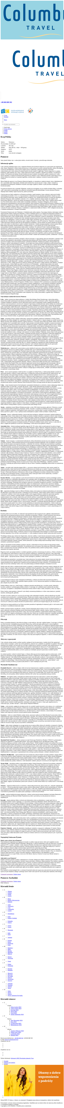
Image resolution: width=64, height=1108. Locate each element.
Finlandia (10, 921)
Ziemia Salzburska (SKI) (17, 1014)
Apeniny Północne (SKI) (17, 1031)
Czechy (10, 910)
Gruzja (9, 927)
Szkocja (10, 977)
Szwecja (10, 980)
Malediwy (10, 948)
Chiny (9, 904)
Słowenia (10, 974)
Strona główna (8, 129)
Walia (9, 991)
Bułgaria (10, 901)
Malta (9, 949)
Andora (10, 893)
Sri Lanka (10, 976)
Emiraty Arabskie (12, 918)
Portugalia (10, 965)
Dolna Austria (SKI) (16, 1007)
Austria (9, 896)
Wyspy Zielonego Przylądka (15, 995)
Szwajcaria (10, 979)
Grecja (9, 925)
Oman (9, 961)
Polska (6, 133)
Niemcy (10, 957)
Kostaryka (10, 943)
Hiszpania (10, 930)
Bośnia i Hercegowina (13, 900)
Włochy (10, 994)
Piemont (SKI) (14, 1035)
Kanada (10, 940)
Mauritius (10, 952)
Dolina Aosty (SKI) (16, 1032)
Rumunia (10, 970)
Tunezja (10, 986)
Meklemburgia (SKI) (16, 1025)
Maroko (10, 951)
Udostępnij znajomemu (7, 874)
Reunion (10, 968)
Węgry (9, 992)
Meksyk (10, 954)
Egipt (9, 916)
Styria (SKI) (14, 1011)
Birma (9, 899)
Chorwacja (10, 906)
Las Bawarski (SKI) (16, 1023)
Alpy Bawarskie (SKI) (17, 1020)
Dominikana (11, 913)
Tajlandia (10, 983)
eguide (6, 130)
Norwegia (10, 958)
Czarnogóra (11, 909)
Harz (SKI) (14, 1022)
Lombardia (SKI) (15, 1034)
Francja (10, 922)
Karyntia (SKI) (15, 1010)
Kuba (9, 945)
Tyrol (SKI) (14, 1013)
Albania (10, 891)
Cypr (9, 907)
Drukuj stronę (17, 874)
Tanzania (10, 985)
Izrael (9, 934)
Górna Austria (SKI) (16, 1008)
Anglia (9, 894)
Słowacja (10, 973)
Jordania (10, 937)
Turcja (9, 988)
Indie (9, 933)
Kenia (9, 942)
